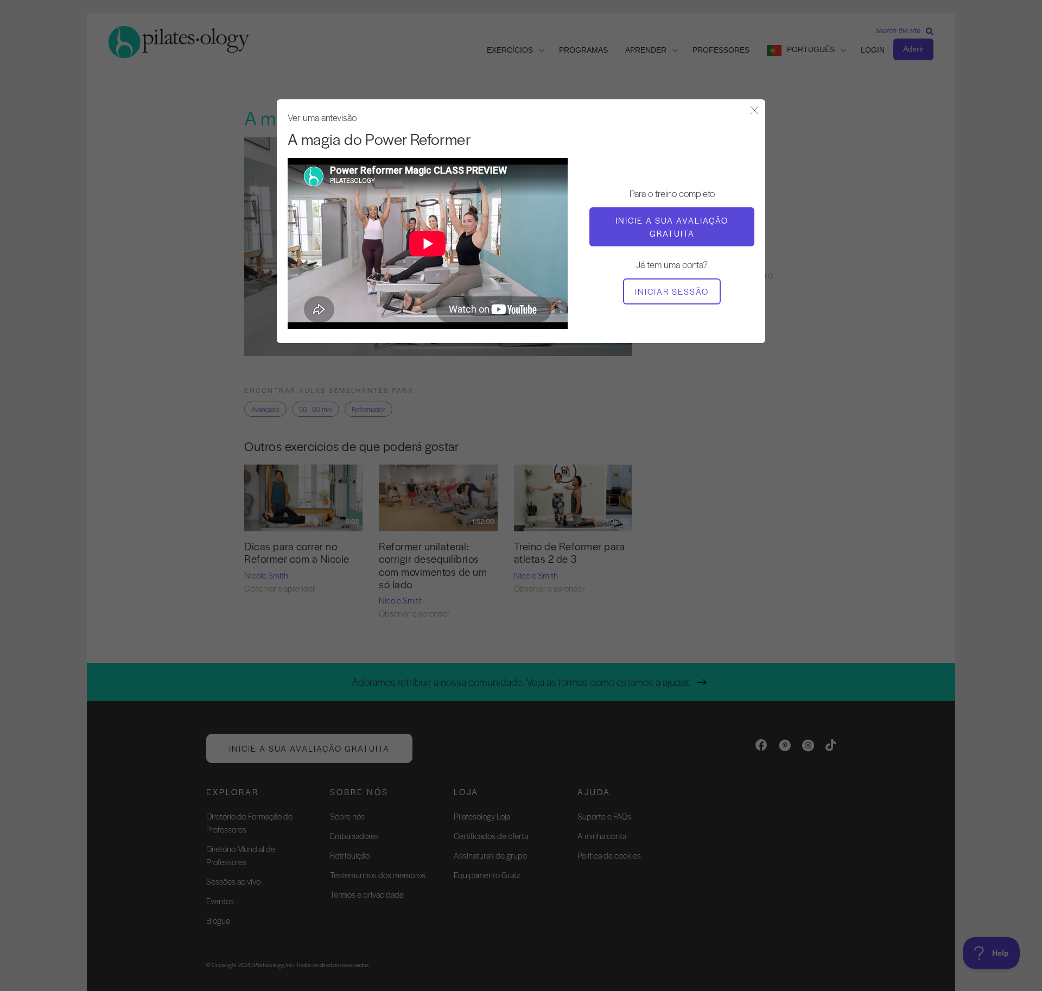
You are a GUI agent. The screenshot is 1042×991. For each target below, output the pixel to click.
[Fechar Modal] (754, 111)
